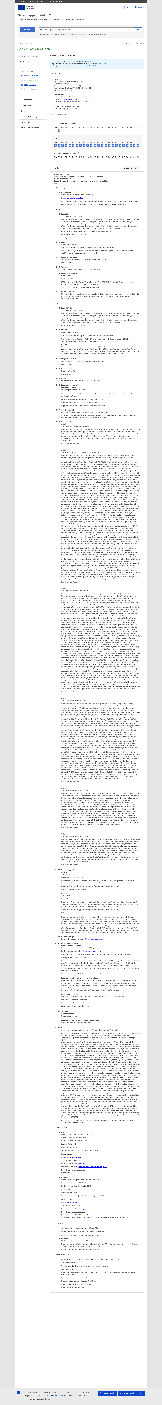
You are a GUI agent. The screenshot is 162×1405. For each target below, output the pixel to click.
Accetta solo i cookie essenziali (131, 1393)
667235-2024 (102, 64)
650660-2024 (93, 66)
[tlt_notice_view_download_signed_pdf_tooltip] (59, 130)
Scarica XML (29, 71)
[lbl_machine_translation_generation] (78, 153)
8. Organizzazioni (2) (29, 117)
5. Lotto (23, 111)
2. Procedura (26, 105)
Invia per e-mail (30, 85)
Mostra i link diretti (31, 76)
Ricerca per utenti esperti (78, 34)
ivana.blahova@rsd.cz (69, 99)
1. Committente (27, 100)
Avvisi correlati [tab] (24, 61)
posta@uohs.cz (72, 1202)
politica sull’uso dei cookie (52, 1396)
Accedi (128, 7)
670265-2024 (86, 61)
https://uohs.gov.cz (81, 1209)
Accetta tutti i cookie (107, 1393)
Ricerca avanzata (60, 34)
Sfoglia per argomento (96, 34)
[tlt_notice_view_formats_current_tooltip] (138, 168)
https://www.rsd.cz (80, 1163)
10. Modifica (25, 122)
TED (19, 43)
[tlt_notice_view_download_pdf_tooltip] (55, 145)
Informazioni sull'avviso (30, 128)
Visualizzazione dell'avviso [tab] (28, 56)
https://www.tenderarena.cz (94, 939)
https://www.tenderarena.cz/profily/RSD (93, 1167)
